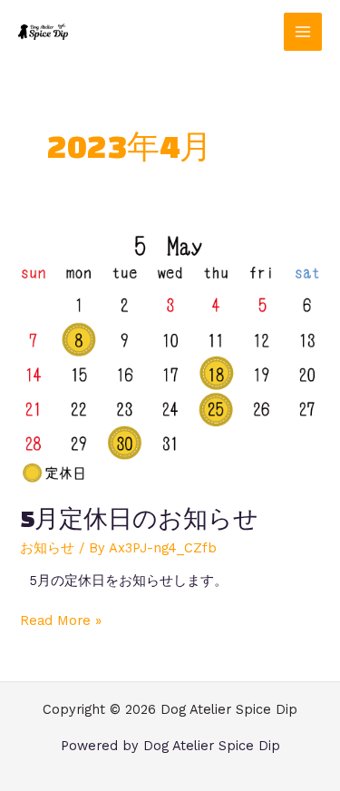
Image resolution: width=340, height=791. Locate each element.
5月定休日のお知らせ (139, 518)
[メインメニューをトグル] (303, 32)
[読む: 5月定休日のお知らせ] (169, 356)
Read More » (61, 620)
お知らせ (47, 548)
